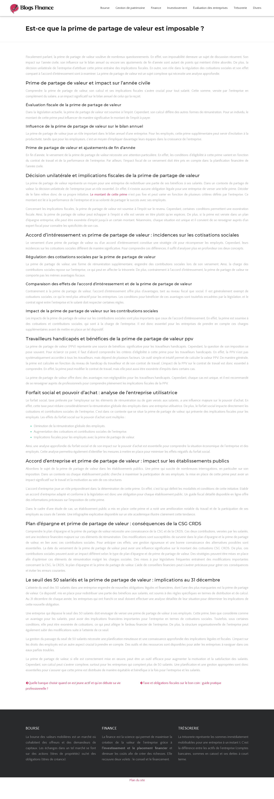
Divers (257, 8)
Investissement (177, 8)
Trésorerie (240, 8)
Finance (156, 8)
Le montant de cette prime (108, 194)
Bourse (105, 8)
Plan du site (137, 780)
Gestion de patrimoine (130, 8)
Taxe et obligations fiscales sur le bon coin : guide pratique (182, 683)
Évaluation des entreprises (210, 8)
